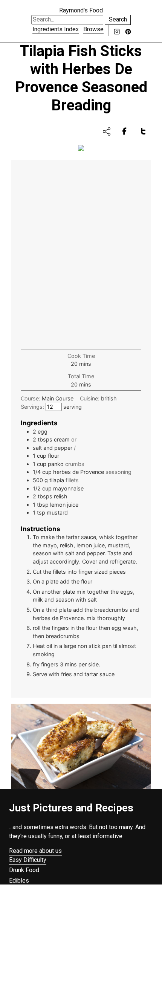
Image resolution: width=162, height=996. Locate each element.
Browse (93, 29)
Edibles (19, 880)
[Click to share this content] (106, 131)
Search (118, 19)
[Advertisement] (81, 255)
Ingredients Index (55, 29)
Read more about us (35, 850)
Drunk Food (24, 870)
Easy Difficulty (27, 859)
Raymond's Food (81, 10)
